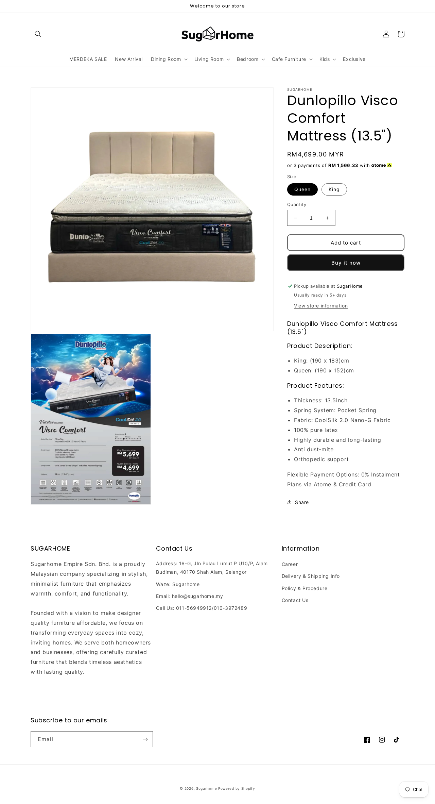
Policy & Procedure (305, 588)
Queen (302, 189)
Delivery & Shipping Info (311, 576)
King (334, 189)
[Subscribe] (145, 739)
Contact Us (295, 600)
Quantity (296, 204)
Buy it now (346, 262)
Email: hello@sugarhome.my (189, 596)
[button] (38, 34)
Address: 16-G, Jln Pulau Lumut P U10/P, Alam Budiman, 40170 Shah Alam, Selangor (211, 567)
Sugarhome (206, 788)
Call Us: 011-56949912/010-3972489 (201, 608)
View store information (321, 305)
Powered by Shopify (236, 788)
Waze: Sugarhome (177, 584)
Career (290, 564)
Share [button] (302, 502)
